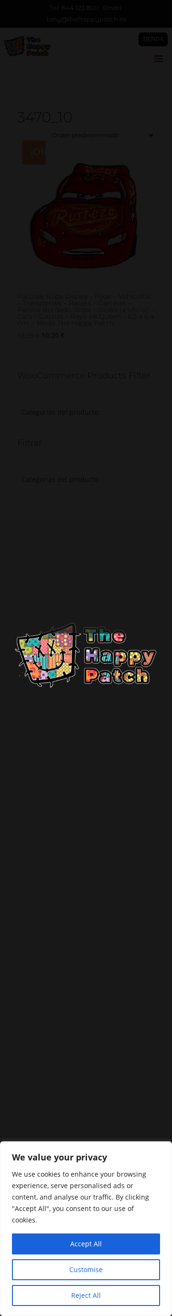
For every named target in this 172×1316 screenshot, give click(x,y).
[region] (86, 1228)
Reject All (86, 1295)
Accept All (86, 1243)
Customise (86, 1269)
